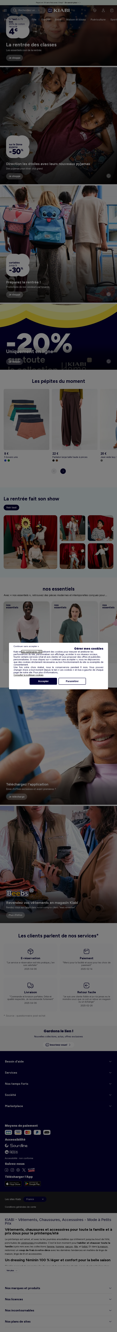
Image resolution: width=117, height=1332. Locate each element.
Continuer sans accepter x (26, 646)
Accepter (43, 681)
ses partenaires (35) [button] (32, 651)
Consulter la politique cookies (28, 675)
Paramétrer (72, 681)
